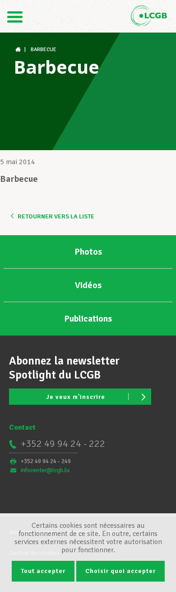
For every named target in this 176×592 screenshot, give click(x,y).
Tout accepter (43, 571)
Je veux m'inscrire (75, 397)
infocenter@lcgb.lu (45, 470)
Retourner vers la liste (56, 216)
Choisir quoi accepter (120, 571)
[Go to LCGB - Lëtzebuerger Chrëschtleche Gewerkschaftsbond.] (19, 49)
